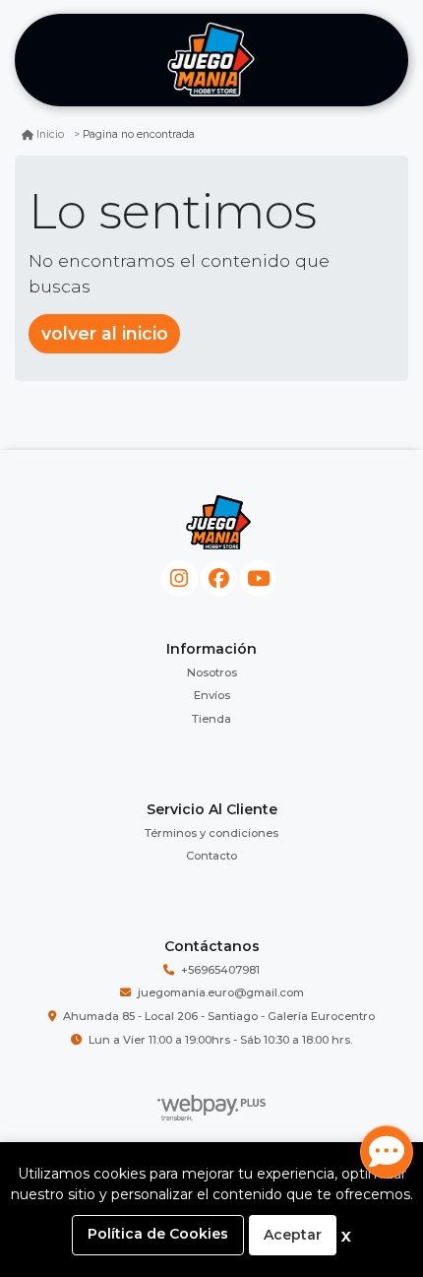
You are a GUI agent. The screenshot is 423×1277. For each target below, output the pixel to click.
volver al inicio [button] (104, 333)
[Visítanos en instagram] (179, 578)
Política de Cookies (158, 1234)
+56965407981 (220, 970)
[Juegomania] (211, 60)
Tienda (211, 719)
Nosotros (212, 672)
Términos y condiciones (211, 833)
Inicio (50, 134)
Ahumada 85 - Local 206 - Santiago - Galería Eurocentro (219, 1016)
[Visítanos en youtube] (258, 578)
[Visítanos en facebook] (219, 578)
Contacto (211, 855)
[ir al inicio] (219, 522)
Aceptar (293, 1235)
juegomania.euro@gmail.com (221, 992)
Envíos (212, 695)
